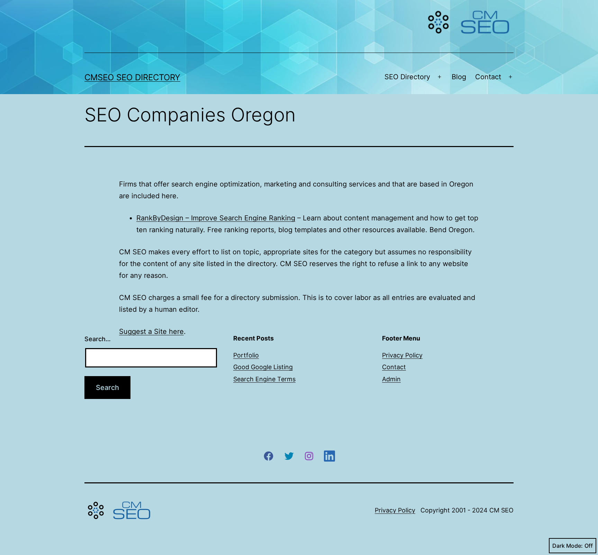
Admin (391, 379)
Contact (488, 77)
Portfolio (246, 355)
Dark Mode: (567, 545)
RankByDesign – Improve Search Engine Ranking (215, 218)
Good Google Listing (263, 367)
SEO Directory (407, 77)
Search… (97, 339)
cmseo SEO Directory (132, 77)
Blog (459, 77)
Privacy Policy (402, 355)
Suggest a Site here (151, 331)
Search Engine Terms (264, 379)
